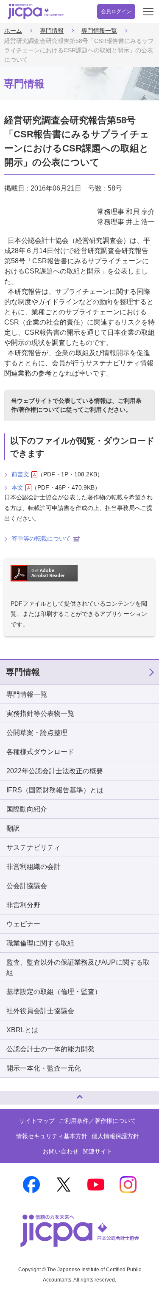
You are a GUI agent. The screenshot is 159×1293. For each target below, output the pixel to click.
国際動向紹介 (26, 809)
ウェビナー (23, 924)
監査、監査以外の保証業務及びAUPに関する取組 (78, 967)
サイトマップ (37, 1120)
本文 (17, 487)
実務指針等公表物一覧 (40, 713)
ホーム (13, 30)
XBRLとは (22, 1030)
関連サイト (97, 1151)
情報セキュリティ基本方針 (51, 1136)
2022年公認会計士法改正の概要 (54, 771)
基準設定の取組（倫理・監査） (53, 991)
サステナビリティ (33, 847)
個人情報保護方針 (115, 1136)
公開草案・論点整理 (36, 732)
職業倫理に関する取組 (40, 943)
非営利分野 (23, 905)
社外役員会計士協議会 (40, 1010)
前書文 (20, 474)
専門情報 (52, 30)
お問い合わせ (60, 1151)
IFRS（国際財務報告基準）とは (54, 790)
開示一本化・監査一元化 (43, 1068)
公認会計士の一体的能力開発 (50, 1049)
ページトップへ (15, 1094)
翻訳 (13, 828)
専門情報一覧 (99, 30)
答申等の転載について (41, 538)
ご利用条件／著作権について (97, 1120)
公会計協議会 (26, 885)
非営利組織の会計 (33, 866)
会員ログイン (116, 11)
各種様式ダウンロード (40, 751)
